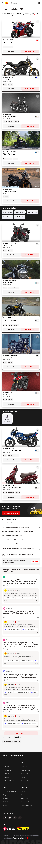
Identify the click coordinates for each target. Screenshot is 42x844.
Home (3, 737)
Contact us (6, 802)
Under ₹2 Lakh (7, 217)
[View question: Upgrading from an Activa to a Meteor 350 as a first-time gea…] (21, 621)
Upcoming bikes (26, 770)
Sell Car (5, 805)
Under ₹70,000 (19, 212)
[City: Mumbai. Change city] (39, 3)
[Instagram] (10, 817)
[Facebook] (15, 817)
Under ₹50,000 (7, 212)
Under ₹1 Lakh (32, 212)
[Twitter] (20, 817)
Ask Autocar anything (9, 791)
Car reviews (7, 774)
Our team (24, 795)
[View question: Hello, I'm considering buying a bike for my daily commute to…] (21, 652)
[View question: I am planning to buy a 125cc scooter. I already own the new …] (21, 589)
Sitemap (5, 798)
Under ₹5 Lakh (19, 217)
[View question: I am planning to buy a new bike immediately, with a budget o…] (21, 715)
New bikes (24, 767)
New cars (6, 767)
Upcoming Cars (7, 770)
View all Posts (19, 733)
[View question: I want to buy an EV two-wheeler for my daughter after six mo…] (21, 683)
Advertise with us (26, 805)
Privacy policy (25, 798)
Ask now (35, 561)
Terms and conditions (28, 802)
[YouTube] (4, 817)
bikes (9, 737)
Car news (6, 777)
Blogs (4, 795)
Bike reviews (25, 774)
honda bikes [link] (17, 737)
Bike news (24, 777)
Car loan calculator (9, 781)
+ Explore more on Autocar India (13, 755)
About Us (24, 791)
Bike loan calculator (27, 781)
